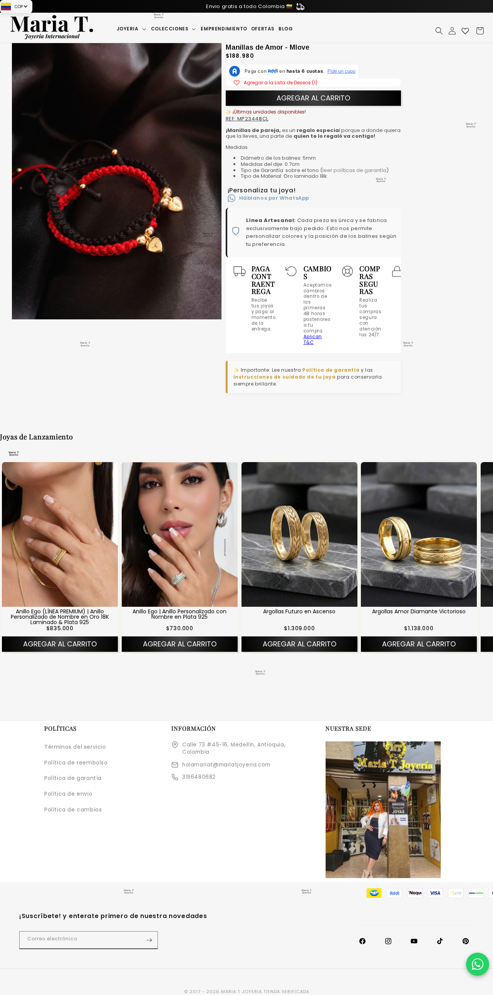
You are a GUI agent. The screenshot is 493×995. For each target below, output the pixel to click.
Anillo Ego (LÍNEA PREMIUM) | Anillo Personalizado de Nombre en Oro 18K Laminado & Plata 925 (60, 616)
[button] (132, 29)
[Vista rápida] (50, 600)
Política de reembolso (76, 762)
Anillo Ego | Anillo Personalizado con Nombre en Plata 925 (179, 613)
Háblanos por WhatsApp (274, 198)
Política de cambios (73, 809)
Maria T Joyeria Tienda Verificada (265, 991)
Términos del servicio (75, 747)
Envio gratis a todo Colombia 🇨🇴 (249, 6)
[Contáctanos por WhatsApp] (477, 964)
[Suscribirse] (149, 940)
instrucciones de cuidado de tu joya (284, 377)
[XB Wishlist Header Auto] (465, 30)
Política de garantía (330, 370)
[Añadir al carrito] (70, 600)
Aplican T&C (313, 340)
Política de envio (68, 794)
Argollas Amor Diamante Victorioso (419, 611)
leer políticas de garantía (354, 170)
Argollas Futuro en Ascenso (299, 611)
